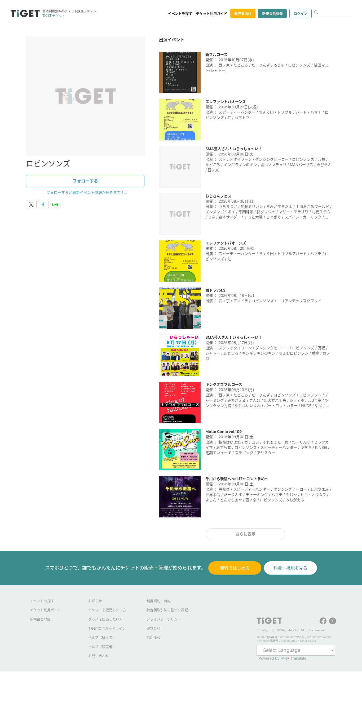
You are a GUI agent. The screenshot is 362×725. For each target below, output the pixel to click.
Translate (298, 658)
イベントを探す (180, 13)
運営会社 (153, 628)
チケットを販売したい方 (107, 610)
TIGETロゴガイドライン (107, 628)
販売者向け (242, 13)
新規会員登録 (272, 13)
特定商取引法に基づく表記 (167, 610)
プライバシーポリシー (164, 619)
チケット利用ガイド (211, 13)
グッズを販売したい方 (105, 619)
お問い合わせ (98, 656)
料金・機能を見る (290, 568)
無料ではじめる (235, 568)
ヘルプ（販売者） (102, 647)
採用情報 (153, 637)
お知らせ (95, 601)
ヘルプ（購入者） (102, 637)
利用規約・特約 (159, 601)
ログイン (300, 13)
